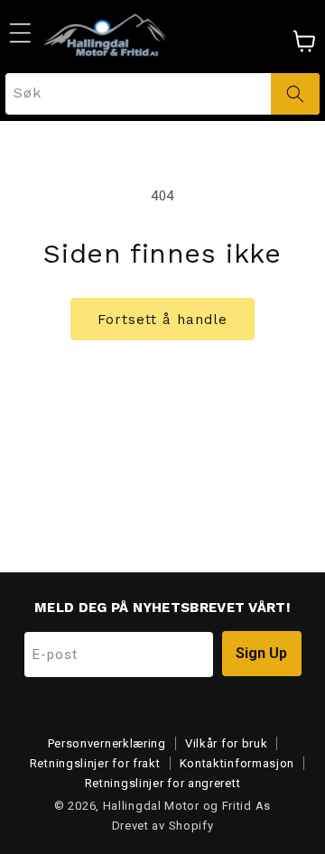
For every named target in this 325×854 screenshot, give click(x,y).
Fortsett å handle (163, 319)
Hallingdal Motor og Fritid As (187, 805)
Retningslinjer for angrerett (163, 783)
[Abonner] (262, 653)
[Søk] (295, 94)
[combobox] (162, 94)
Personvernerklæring (107, 743)
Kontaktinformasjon (237, 763)
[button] (20, 32)
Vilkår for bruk (226, 743)
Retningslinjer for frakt (95, 763)
